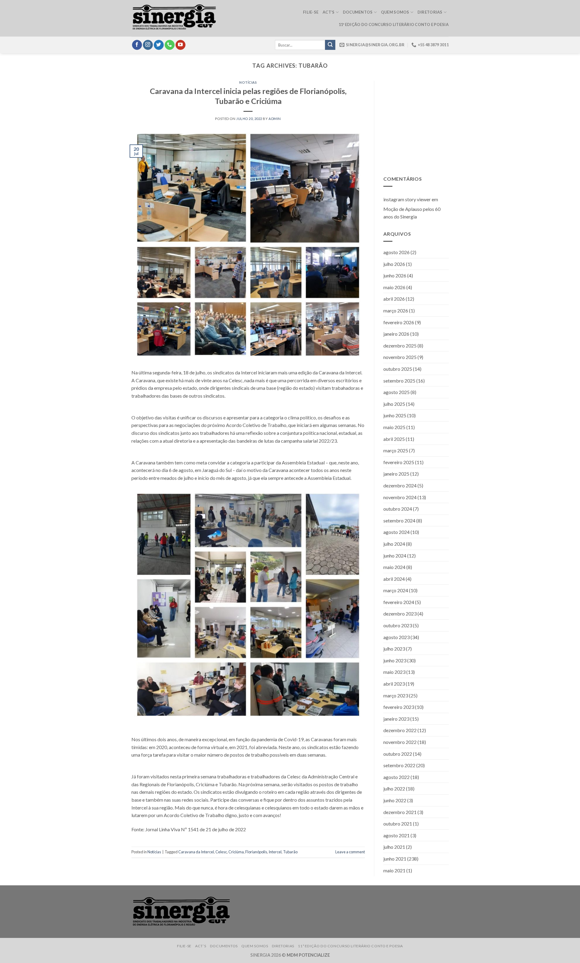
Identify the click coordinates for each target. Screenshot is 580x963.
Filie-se (310, 12)
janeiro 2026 (396, 334)
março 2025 (395, 450)
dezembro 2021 (400, 812)
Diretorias (430, 12)
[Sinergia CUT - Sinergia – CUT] (174, 18)
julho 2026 (394, 264)
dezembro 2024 (400, 485)
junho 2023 (394, 660)
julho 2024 (394, 544)
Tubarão (290, 851)
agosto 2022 (396, 777)
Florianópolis (256, 851)
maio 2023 (394, 672)
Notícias (248, 82)
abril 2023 (394, 684)
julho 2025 (394, 404)
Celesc (221, 851)
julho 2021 (394, 847)
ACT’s (328, 12)
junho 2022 (394, 800)
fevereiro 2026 (398, 322)
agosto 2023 (396, 637)
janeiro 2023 (396, 719)
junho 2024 (394, 555)
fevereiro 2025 (398, 462)
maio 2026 (394, 287)
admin (275, 119)
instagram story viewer (407, 199)
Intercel (275, 851)
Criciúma (236, 851)
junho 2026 (394, 276)
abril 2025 (394, 439)
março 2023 (395, 695)
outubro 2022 (397, 754)
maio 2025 (394, 427)
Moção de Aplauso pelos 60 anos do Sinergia (411, 213)
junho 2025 (394, 415)
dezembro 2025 (400, 345)
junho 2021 (394, 858)
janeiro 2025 (396, 474)
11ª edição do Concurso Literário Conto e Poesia (394, 24)
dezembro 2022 (400, 730)
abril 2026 (394, 299)
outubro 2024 (397, 509)
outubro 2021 (397, 823)
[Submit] (330, 45)
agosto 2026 (396, 252)
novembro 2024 (400, 497)
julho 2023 (394, 649)
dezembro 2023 (400, 614)
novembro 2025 (400, 357)
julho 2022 (394, 789)
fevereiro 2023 (398, 707)
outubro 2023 (397, 625)
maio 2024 (394, 567)
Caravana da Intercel (196, 851)
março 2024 (395, 590)
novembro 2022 (400, 742)
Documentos (358, 12)
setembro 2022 (399, 765)
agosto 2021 (396, 835)
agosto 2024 (396, 532)
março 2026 (395, 310)
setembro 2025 (399, 380)
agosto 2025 (396, 392)
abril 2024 (394, 579)
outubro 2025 (397, 369)
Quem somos (395, 12)
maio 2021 (394, 870)
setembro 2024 (399, 520)
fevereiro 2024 (398, 602)
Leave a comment (350, 851)
